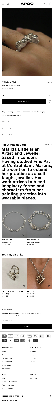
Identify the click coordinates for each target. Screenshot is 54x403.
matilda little (9, 82)
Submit (27, 327)
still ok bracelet (33, 242)
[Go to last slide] (4, 40)
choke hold (6, 242)
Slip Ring (5, 294)
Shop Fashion (7, 362)
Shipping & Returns (9, 382)
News (4, 355)
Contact (33, 351)
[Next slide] (49, 40)
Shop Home (6, 365)
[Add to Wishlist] (49, 101)
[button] (3, 4)
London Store (7, 358)
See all (46, 145)
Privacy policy (7, 388)
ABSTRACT (31, 294)
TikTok (32, 362)
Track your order (8, 385)
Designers (6, 369)
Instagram (34, 355)
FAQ (3, 378)
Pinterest (33, 358)
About (4, 351)
